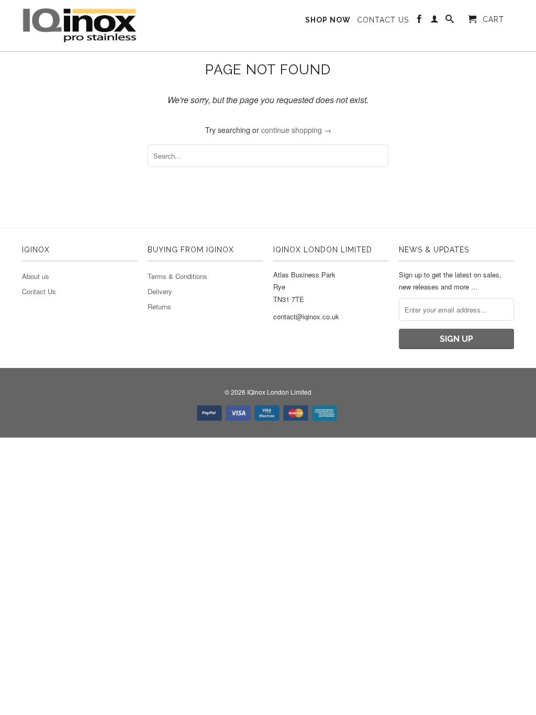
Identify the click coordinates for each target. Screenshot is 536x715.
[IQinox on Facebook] (419, 21)
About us (35, 276)
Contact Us (39, 291)
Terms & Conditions (177, 276)
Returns (159, 306)
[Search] (449, 21)
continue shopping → (296, 130)
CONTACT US (383, 20)
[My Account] (434, 21)
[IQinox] (79, 25)
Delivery (160, 291)
